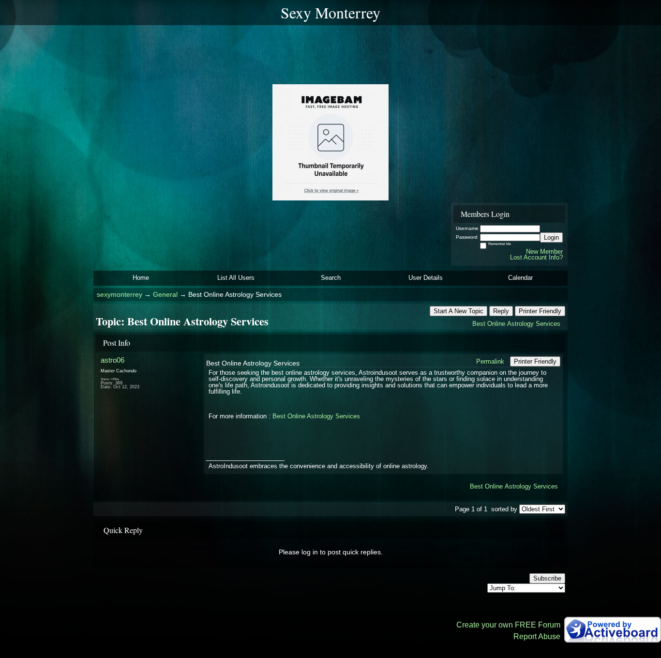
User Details (425, 277)
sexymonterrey (119, 294)
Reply (501, 311)
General (165, 294)
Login (551, 237)
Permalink (490, 361)
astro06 (112, 360)
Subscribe (547, 578)
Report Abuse (536, 636)
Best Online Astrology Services (516, 323)
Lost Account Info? (536, 257)
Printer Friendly (540, 311)
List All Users (236, 277)
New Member (544, 251)
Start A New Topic (458, 311)
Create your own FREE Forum (508, 625)
